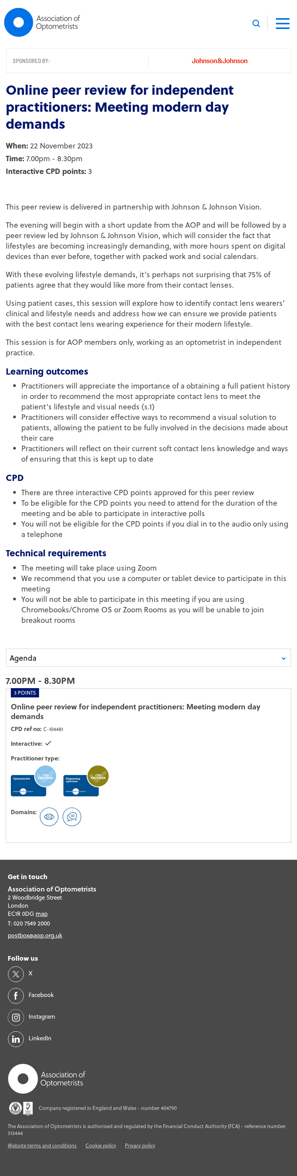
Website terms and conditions (42, 1145)
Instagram (42, 1016)
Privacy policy (140, 1145)
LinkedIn (40, 1038)
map (42, 914)
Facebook (41, 995)
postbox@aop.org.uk (35, 935)
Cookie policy (100, 1145)
